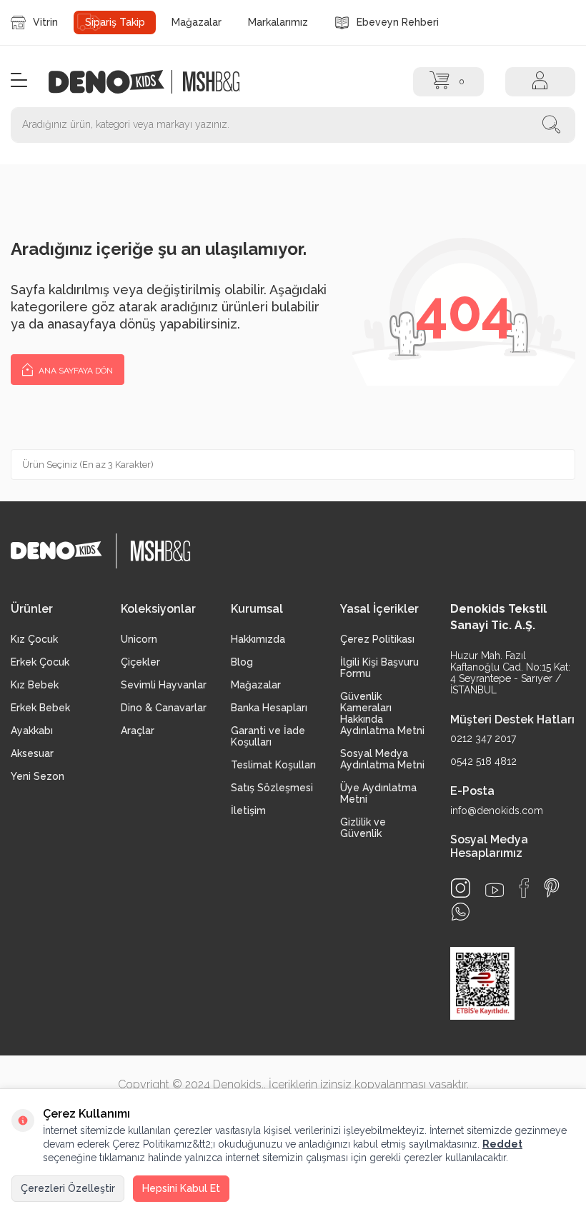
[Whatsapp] (460, 911)
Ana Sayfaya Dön (74, 371)
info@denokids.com (496, 810)
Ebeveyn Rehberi (398, 22)
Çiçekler (140, 662)
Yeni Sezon (37, 776)
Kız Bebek (35, 685)
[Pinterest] (551, 888)
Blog (242, 662)
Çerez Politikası (377, 639)
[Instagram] (460, 888)
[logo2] (211, 82)
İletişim (248, 810)
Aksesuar (32, 753)
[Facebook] (524, 888)
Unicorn (139, 639)
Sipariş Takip (115, 22)
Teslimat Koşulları (273, 765)
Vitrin (45, 22)
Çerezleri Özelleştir (68, 1188)
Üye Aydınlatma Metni (378, 793)
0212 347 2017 (483, 738)
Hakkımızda (258, 639)
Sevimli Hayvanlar (164, 685)
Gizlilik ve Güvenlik (363, 827)
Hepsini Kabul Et (181, 1188)
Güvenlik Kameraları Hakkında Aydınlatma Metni (382, 713)
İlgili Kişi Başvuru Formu (379, 667)
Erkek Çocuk (40, 662)
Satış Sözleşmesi (272, 787)
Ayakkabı (32, 730)
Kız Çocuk (34, 639)
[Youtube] (495, 890)
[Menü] (19, 81)
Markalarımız (278, 22)
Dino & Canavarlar (164, 707)
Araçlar (137, 730)
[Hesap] (540, 81)
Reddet (502, 1144)
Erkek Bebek (40, 707)
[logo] (114, 82)
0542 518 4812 (483, 761)
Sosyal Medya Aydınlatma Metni (382, 759)
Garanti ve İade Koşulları (268, 736)
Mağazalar (197, 22)
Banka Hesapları (269, 707)
